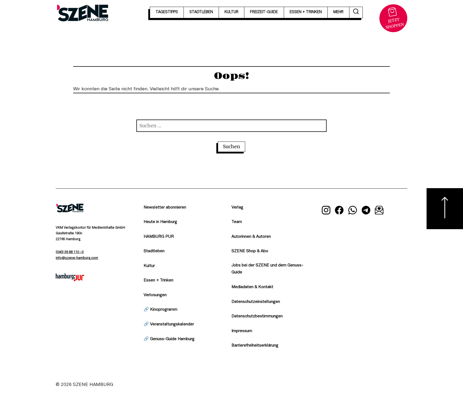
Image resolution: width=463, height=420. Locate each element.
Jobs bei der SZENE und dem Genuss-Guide (267, 268)
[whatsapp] (352, 211)
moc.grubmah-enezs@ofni (77, 258)
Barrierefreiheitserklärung (255, 345)
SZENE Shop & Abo (250, 251)
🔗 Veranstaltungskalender (169, 324)
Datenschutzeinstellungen (256, 302)
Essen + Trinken (158, 280)
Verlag (237, 207)
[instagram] (326, 211)
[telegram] (366, 211)
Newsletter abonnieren (165, 207)
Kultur (149, 266)
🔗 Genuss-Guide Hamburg (169, 339)
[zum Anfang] (445, 208)
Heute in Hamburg (160, 222)
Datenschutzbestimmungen (257, 316)
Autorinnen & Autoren (251, 237)
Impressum (242, 331)
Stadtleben (154, 251)
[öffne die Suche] (356, 12)
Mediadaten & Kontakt (252, 287)
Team (237, 222)
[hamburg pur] (70, 280)
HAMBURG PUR (159, 237)
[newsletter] (379, 211)
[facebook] (339, 211)
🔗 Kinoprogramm (160, 309)
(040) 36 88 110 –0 (70, 252)
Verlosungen (155, 295)
